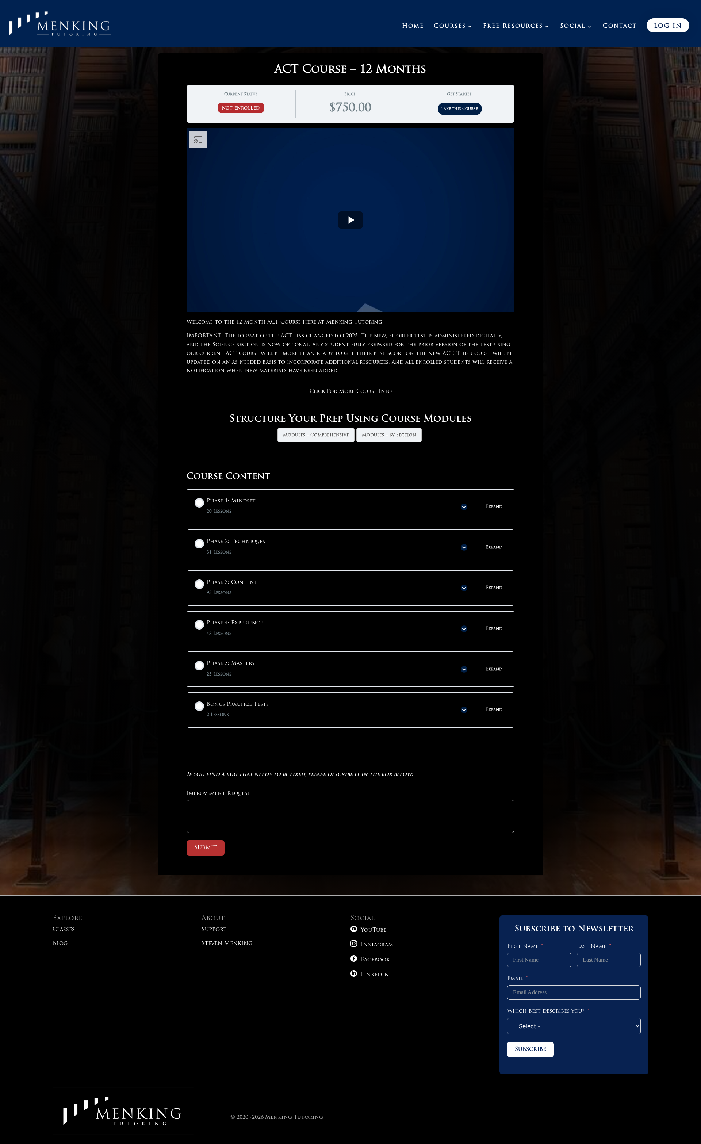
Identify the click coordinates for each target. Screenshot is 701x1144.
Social (573, 26)
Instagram (371, 945)
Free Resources (513, 26)
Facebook (370, 960)
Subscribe (530, 1049)
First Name (523, 946)
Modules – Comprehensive (316, 435)
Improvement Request (218, 793)
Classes (64, 930)
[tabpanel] (350, 295)
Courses (450, 26)
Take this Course (459, 109)
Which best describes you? (546, 1011)
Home (413, 26)
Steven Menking (227, 943)
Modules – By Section (389, 435)
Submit (205, 848)
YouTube (368, 930)
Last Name (591, 946)
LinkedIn (369, 975)
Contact (620, 26)
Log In (668, 26)
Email (515, 979)
